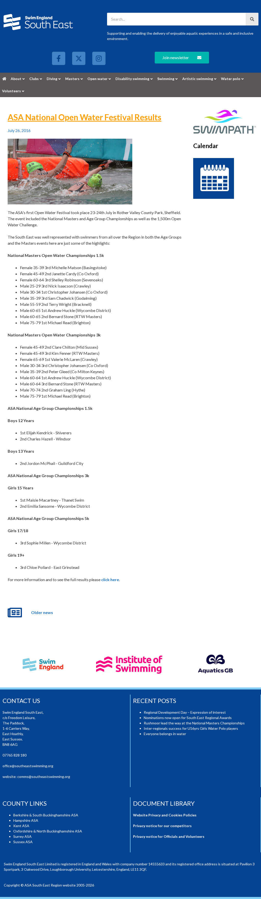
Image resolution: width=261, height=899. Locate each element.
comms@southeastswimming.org (43, 776)
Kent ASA (21, 826)
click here (110, 579)
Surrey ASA (22, 836)
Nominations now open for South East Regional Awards (188, 717)
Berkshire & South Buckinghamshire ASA (45, 815)
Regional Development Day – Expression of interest (185, 712)
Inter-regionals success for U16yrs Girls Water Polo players (191, 728)
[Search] (252, 19)
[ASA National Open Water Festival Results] (70, 171)
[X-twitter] (78, 58)
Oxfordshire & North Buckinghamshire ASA (47, 831)
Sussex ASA (23, 842)
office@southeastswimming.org (28, 766)
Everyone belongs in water (165, 734)
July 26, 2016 (19, 130)
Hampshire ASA (25, 820)
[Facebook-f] (58, 58)
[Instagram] (99, 58)
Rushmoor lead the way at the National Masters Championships (194, 723)
